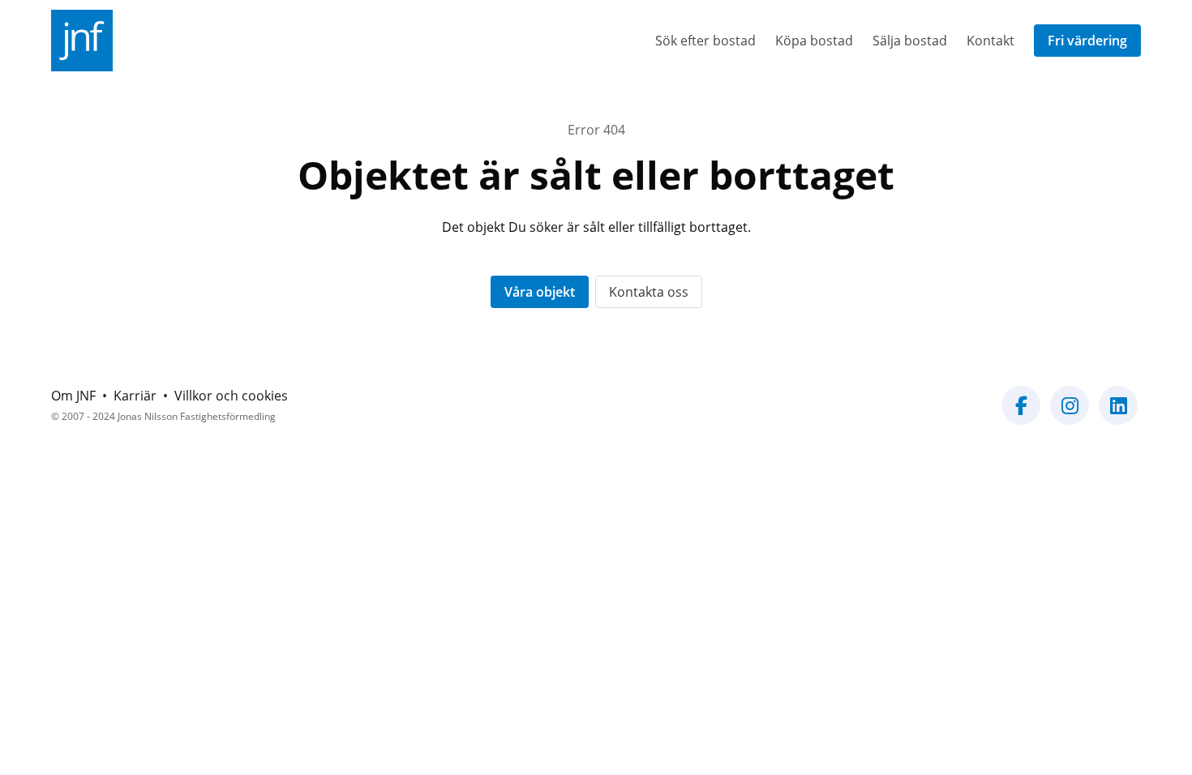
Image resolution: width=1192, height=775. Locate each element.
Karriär (135, 396)
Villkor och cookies (231, 396)
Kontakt (990, 40)
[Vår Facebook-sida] (1020, 415)
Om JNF (73, 396)
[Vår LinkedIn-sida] (1118, 415)
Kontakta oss (648, 292)
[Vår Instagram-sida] (1069, 415)
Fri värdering (1087, 40)
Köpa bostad (814, 40)
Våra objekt (539, 292)
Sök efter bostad (705, 40)
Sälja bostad (910, 40)
